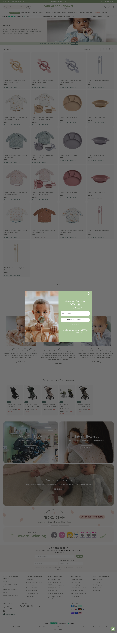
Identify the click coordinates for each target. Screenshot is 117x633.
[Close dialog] (89, 293)
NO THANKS (75, 325)
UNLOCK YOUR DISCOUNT (75, 320)
